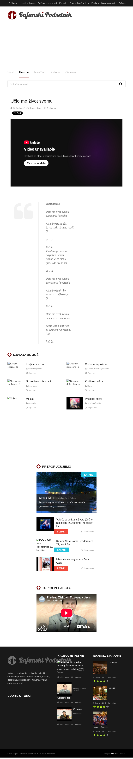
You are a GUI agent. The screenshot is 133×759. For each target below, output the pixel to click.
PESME (61, 531)
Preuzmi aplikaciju (79, 3)
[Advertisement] (66, 45)
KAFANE (88, 474)
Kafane (55, 72)
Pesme (24, 72)
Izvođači (40, 72)
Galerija (70, 72)
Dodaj (94, 3)
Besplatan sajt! (109, 3)
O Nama (13, 3)
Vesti (10, 72)
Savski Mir (57, 497)
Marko (114, 753)
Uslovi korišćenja (27, 3)
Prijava (122, 3)
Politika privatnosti (47, 3)
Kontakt (63, 3)
